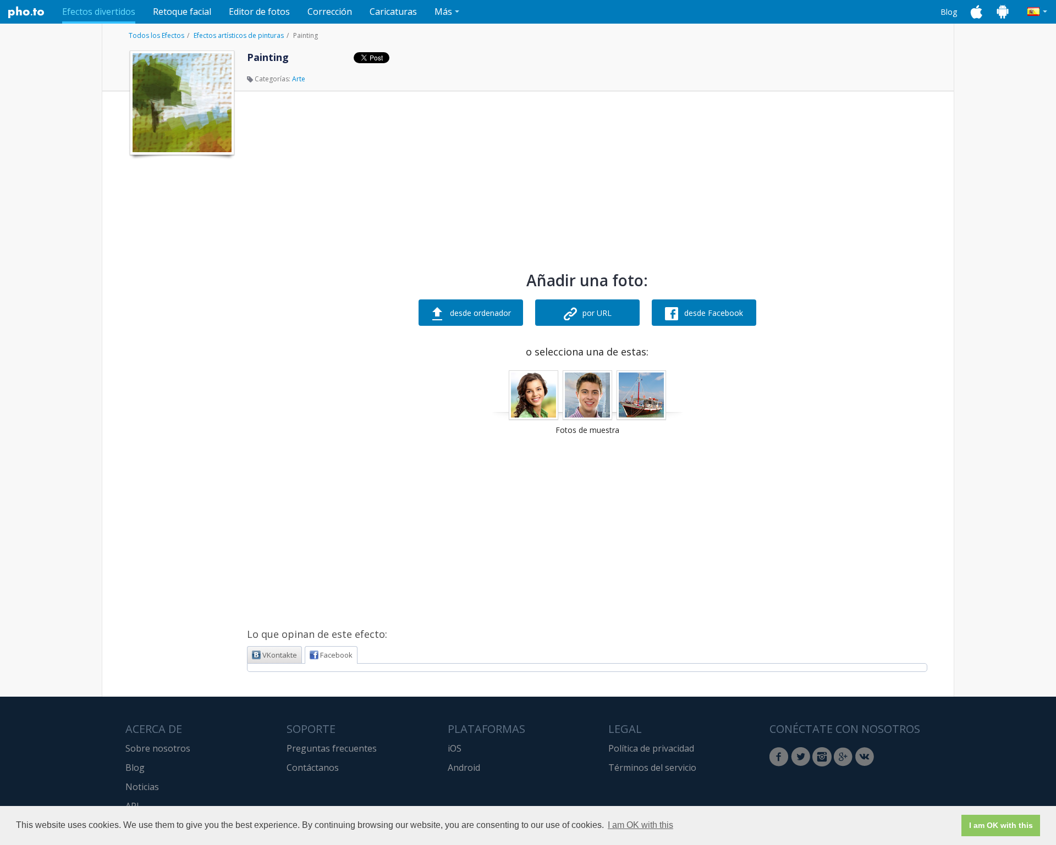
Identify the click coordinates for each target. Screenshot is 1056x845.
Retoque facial (182, 11)
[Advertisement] (181, 326)
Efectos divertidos (98, 11)
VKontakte (279, 655)
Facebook (336, 655)
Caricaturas (393, 11)
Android (464, 767)
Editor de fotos (259, 11)
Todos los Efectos (156, 35)
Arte (298, 79)
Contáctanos (313, 767)
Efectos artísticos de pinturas (239, 35)
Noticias (142, 787)
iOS (454, 748)
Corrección (329, 11)
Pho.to (26, 12)
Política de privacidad (651, 748)
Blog (949, 12)
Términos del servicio (652, 767)
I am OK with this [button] (640, 825)
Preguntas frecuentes (332, 748)
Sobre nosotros (157, 748)
